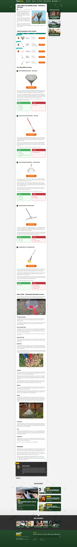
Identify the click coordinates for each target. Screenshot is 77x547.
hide (21, 478)
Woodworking (56, 1)
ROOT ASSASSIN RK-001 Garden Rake (32, 453)
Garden (35, 1)
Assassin (19, 90)
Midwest (19, 227)
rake (23, 448)
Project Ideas (40, 1)
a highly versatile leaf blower (24, 438)
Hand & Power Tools (48, 1)
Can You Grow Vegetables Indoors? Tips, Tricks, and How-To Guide (53, 507)
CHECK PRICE (42, 44)
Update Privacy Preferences (19, 538)
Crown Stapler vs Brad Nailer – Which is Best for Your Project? (53, 490)
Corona (19, 137)
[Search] (60, 537)
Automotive (29, 1)
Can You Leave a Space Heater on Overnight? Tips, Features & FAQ (53, 498)
